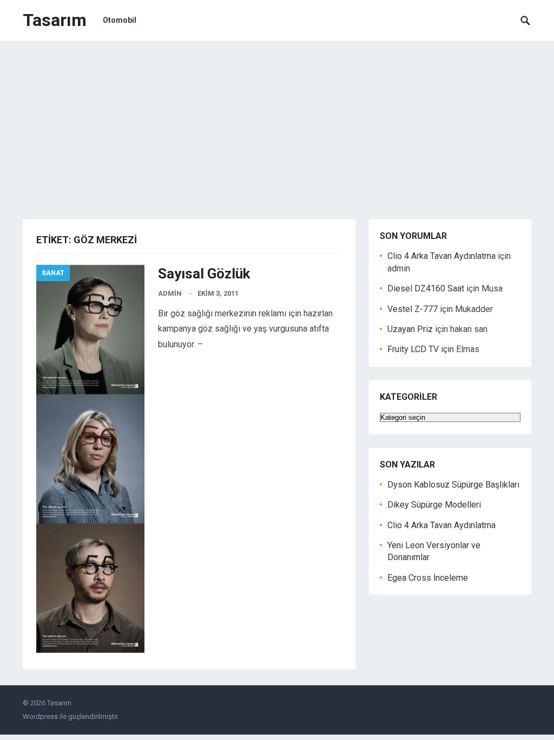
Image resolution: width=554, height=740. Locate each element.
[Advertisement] (277, 122)
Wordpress (40, 716)
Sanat (53, 273)
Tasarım (55, 20)
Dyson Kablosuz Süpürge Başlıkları (453, 484)
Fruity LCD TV (413, 349)
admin (170, 293)
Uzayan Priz (410, 329)
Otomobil (119, 20)
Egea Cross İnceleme (427, 578)
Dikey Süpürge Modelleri (434, 504)
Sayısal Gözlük (204, 273)
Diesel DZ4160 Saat (425, 288)
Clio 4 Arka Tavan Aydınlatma (441, 256)
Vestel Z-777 (412, 309)
